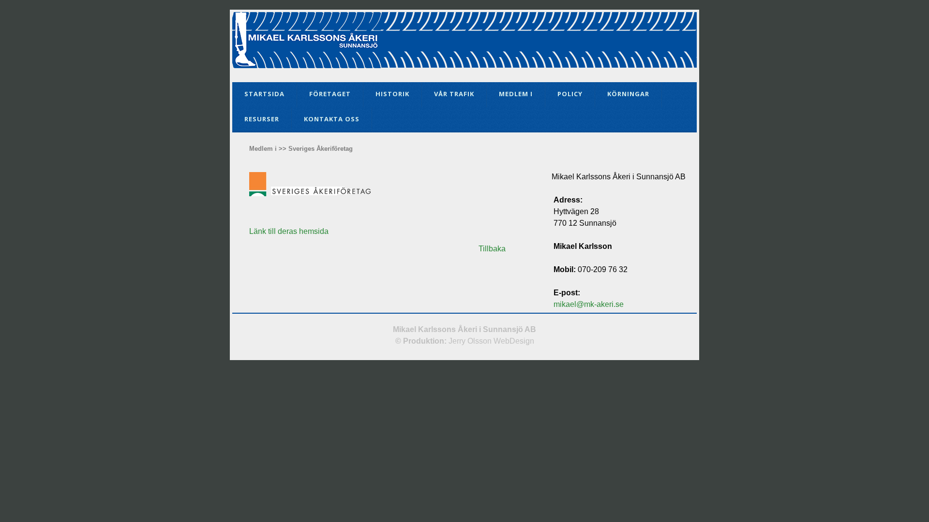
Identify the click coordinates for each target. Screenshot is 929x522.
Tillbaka (492, 249)
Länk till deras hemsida (289, 231)
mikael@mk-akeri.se (589, 304)
